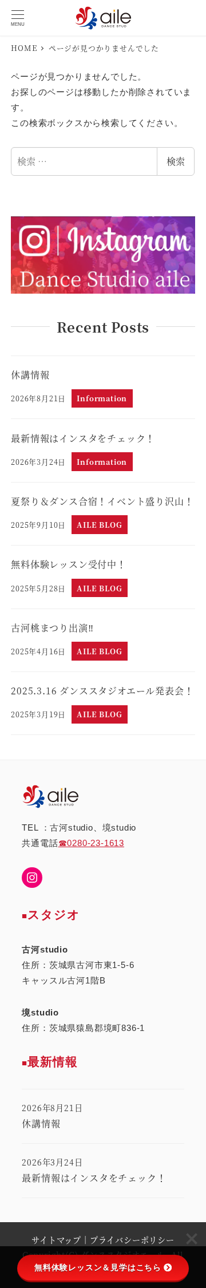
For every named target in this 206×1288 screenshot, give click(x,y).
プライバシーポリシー (132, 1240)
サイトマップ (56, 1240)
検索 (176, 161)
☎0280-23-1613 (91, 843)
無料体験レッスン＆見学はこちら (97, 1267)
